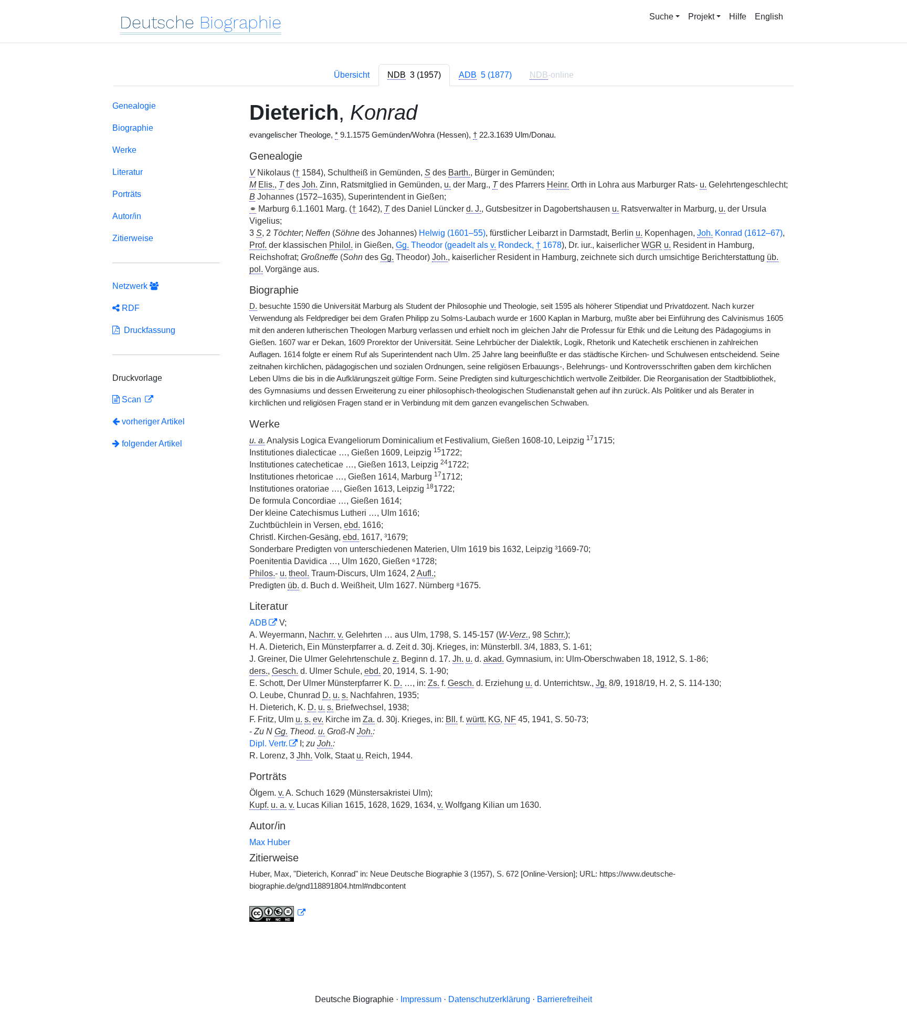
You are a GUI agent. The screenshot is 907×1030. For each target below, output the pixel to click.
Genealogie (134, 105)
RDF (130, 308)
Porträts (126, 194)
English (769, 16)
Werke (124, 149)
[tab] (414, 75)
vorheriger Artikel (153, 421)
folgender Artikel (151, 443)
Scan (131, 399)
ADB (258, 622)
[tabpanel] (453, 513)
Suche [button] (661, 16)
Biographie (132, 127)
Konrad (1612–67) (740, 232)
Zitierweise (132, 238)
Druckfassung (147, 330)
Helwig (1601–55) (452, 232)
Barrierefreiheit (564, 999)
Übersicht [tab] (352, 74)
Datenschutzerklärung (489, 999)
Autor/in (126, 216)
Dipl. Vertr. (268, 743)
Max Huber (269, 842)
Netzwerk (131, 286)
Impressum (420, 999)
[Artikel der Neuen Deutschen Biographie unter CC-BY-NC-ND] (277, 913)
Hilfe (737, 16)
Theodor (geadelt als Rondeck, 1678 (479, 245)
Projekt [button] (701, 16)
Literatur (127, 172)
